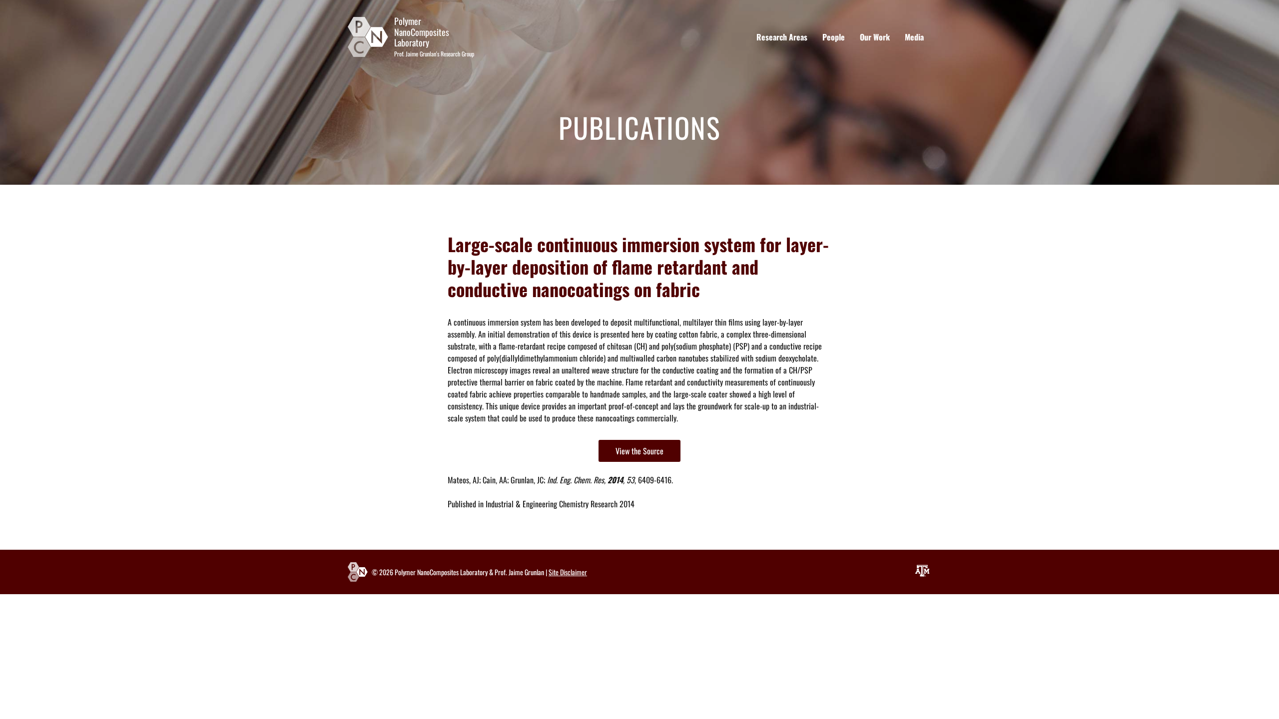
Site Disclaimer (568, 572)
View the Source (639, 451)
